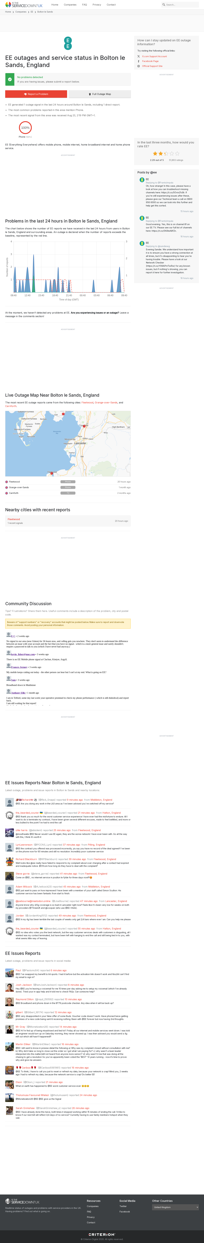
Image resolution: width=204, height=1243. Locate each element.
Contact (111, 4)
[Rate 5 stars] (177, 153)
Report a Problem (38, 94)
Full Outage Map (101, 94)
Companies (70, 4)
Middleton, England (101, 799)
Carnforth (10, 406)
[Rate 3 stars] (166, 153)
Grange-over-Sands (106, 402)
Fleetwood (87, 402)
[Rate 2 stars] (161, 153)
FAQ (84, 4)
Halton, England (111, 812)
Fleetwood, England (89, 830)
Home (54, 4)
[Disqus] (68, 668)
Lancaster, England (116, 901)
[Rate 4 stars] (172, 153)
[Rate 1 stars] (155, 153)
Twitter (123, 1206)
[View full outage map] (68, 444)
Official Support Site (152, 66)
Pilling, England (96, 844)
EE (32, 11)
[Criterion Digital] (102, 1234)
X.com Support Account (154, 56)
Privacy (97, 4)
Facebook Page (150, 61)
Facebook (124, 1211)
